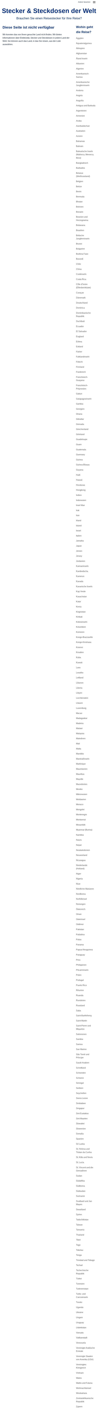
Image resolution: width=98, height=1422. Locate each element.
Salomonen (81, 1034)
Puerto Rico (81, 985)
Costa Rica (81, 279)
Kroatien (80, 652)
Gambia (79, 404)
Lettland (79, 678)
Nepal (79, 845)
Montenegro (81, 814)
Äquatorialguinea (84, 43)
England (80, 336)
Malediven (80, 738)
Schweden (81, 1073)
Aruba (79, 121)
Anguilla (80, 101)
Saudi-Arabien (82, 1063)
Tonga (79, 1255)
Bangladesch (82, 163)
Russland (80, 1005)
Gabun (79, 394)
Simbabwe (81, 1103)
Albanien (80, 63)
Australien (80, 131)
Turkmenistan (82, 1289)
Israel (78, 531)
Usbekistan (81, 1327)
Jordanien (80, 561)
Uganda (79, 1307)
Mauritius (80, 774)
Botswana (80, 225)
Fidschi (79, 362)
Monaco (79, 804)
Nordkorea (81, 894)
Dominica (80, 308)
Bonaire (79, 212)
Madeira (79, 723)
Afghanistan (81, 53)
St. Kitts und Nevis (84, 1157)
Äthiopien (80, 48)
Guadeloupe (81, 439)
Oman (79, 914)
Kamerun (80, 576)
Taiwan (79, 1225)
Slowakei (80, 1123)
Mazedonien (81, 784)
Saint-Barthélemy (84, 1016)
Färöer (79, 352)
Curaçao (80, 293)
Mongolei (80, 809)
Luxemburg (81, 708)
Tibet (78, 1240)
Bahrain (79, 146)
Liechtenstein (82, 698)
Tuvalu (79, 1302)
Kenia (78, 607)
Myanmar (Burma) (84, 830)
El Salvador (81, 331)
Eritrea (79, 342)
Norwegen (80, 904)
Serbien (79, 1088)
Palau (78, 939)
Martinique (81, 764)
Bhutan (79, 202)
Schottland (81, 1068)
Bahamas (80, 141)
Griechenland (82, 429)
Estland (79, 347)
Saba (78, 1011)
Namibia (80, 835)
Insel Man (80, 505)
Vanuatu (80, 1333)
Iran (77, 515)
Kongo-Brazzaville (84, 637)
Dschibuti (80, 321)
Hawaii (79, 480)
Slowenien (81, 1129)
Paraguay (80, 955)
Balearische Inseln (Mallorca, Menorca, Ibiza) (85, 154)
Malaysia (80, 733)
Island (79, 526)
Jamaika (80, 541)
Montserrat (81, 820)
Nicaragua (80, 860)
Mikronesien (81, 794)
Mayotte (79, 779)
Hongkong (80, 490)
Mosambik (80, 825)
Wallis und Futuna (84, 1383)
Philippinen (81, 965)
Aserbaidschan (83, 126)
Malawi (79, 728)
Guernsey (80, 454)
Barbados (80, 168)
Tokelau (79, 1250)
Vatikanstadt (81, 1338)
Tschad (79, 1265)
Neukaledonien (83, 850)
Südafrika (80, 1181)
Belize (79, 186)
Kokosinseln (81, 622)
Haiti (78, 475)
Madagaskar (81, 718)
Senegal (80, 1083)
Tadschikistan (82, 1220)
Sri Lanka (80, 1144)
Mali (78, 744)
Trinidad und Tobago (85, 1260)
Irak (77, 510)
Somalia (80, 1134)
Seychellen (81, 1093)
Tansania (80, 1230)
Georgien (80, 409)
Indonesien (81, 500)
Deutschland (82, 303)
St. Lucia (80, 1162)
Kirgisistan (81, 612)
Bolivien (79, 207)
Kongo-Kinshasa (83, 642)
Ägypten (80, 38)
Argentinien (81, 111)
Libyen (79, 693)
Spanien (80, 1139)
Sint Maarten (82, 1118)
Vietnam (80, 1373)
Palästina (80, 934)
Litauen (79, 703)
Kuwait (79, 662)
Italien (79, 536)
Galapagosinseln (83, 399)
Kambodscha (82, 571)
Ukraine (79, 1312)
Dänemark (80, 298)
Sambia (79, 1039)
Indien (79, 495)
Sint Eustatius (82, 1113)
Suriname (80, 1196)
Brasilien (80, 230)
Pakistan (80, 929)
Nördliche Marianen (85, 889)
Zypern (79, 1406)
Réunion (80, 990)
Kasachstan (81, 596)
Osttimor (80, 924)
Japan (79, 546)
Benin (78, 191)
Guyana (79, 470)
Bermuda (80, 197)
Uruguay (80, 1322)
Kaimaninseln (82, 566)
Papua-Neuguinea (84, 950)
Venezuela (81, 1343)
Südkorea (80, 1186)
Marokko (80, 754)
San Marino (81, 1049)
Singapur (80, 1108)
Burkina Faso (82, 254)
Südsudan (80, 1191)
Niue (78, 884)
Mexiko (79, 789)
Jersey (79, 556)
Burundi (79, 259)
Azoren (79, 136)
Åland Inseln (81, 58)
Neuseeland (81, 855)
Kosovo (79, 647)
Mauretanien (81, 769)
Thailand (80, 1235)
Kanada (79, 581)
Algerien (80, 69)
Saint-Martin (81, 1021)
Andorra (79, 90)
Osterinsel (80, 919)
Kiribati (79, 617)
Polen (78, 975)
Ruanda (79, 995)
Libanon (79, 683)
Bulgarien (80, 249)
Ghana (79, 414)
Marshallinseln (82, 759)
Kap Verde (81, 591)
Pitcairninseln (82, 970)
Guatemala (81, 449)
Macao (79, 713)
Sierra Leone (82, 1098)
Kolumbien (81, 627)
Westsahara (81, 1393)
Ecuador (80, 326)
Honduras (80, 485)
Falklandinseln (82, 357)
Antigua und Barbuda (85, 105)
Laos (78, 667)
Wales (79, 1378)
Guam (79, 444)
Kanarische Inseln (84, 586)
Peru (78, 960)
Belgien (79, 181)
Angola (79, 95)
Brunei (79, 244)
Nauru (79, 840)
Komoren (80, 632)
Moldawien (81, 799)
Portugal (80, 980)
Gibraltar (80, 419)
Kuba (78, 657)
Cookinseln (81, 274)
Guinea (79, 460)
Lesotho (79, 673)
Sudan (79, 1176)
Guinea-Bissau (83, 465)
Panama (80, 945)
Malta (78, 749)
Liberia (79, 688)
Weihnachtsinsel (83, 1388)
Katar (78, 601)
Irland (78, 520)
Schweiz (80, 1078)
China (79, 269)
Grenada (80, 424)
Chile (78, 264)
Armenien (80, 116)
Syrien (79, 1214)
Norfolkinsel (81, 899)
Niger (78, 874)
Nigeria (79, 879)
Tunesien (80, 1284)
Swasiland (81, 1209)
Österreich (80, 909)
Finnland (80, 367)
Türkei (79, 1279)
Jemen (79, 551)
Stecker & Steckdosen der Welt (49, 10)
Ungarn (79, 1317)
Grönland (80, 434)
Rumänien (80, 1000)
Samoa (79, 1044)
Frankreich (81, 372)
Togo (78, 1245)
